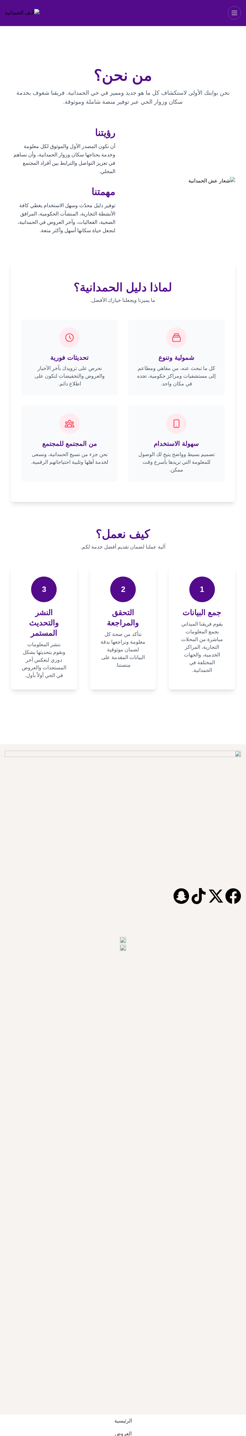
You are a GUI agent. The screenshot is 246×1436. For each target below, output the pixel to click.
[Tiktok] (199, 896)
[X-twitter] (216, 896)
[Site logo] (22, 12)
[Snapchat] (181, 896)
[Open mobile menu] (234, 12)
